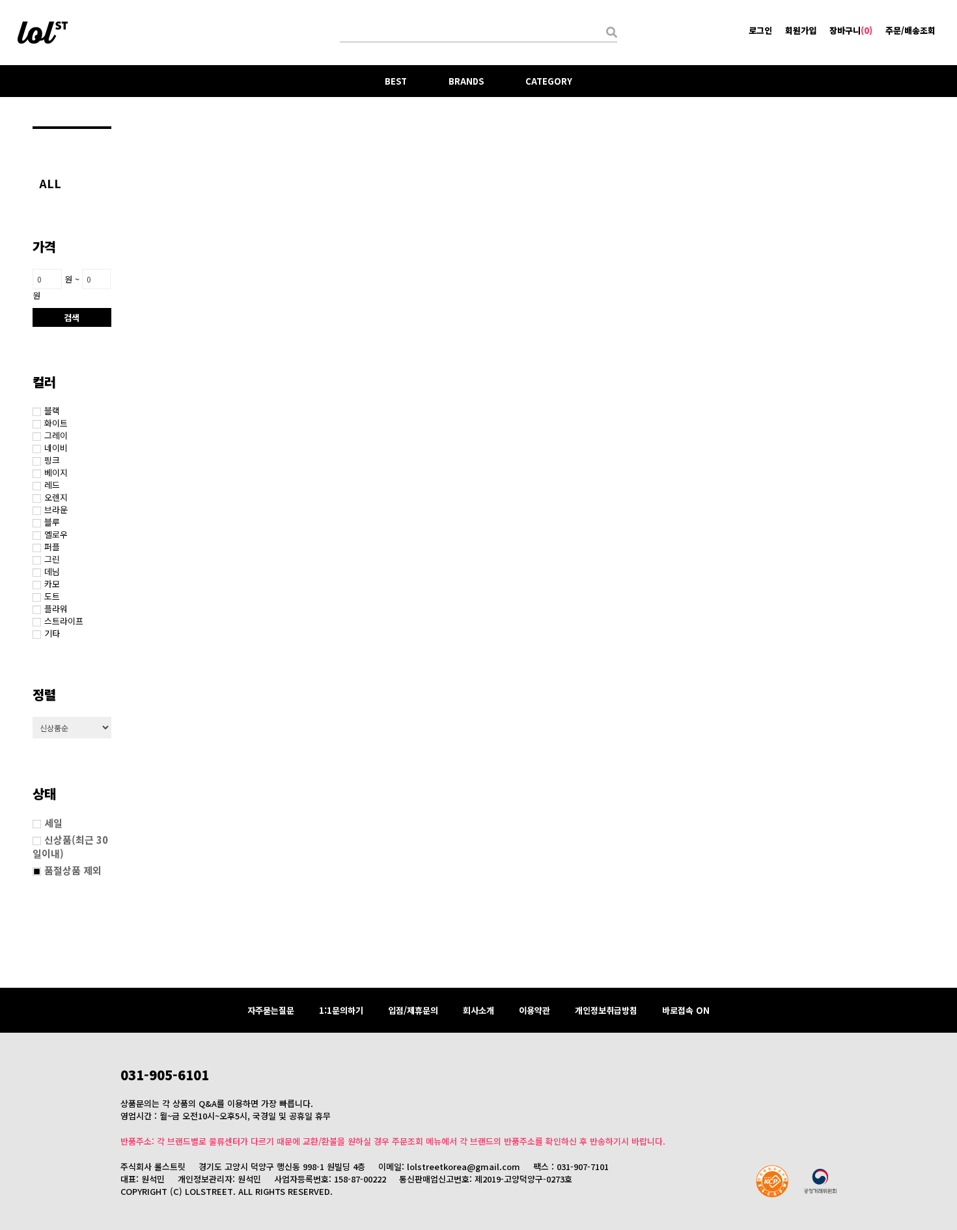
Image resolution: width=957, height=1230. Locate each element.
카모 (52, 584)
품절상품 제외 (73, 870)
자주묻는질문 (270, 1010)
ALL (50, 183)
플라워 (56, 608)
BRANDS (466, 81)
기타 (52, 633)
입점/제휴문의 (413, 1010)
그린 (52, 559)
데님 (52, 571)
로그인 (760, 30)
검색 (71, 317)
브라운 (56, 509)
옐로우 (56, 534)
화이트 (56, 423)
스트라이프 (63, 621)
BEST (396, 81)
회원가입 (800, 30)
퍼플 (52, 546)
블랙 (52, 410)
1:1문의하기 (341, 1010)
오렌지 (56, 497)
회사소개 (478, 1010)
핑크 (52, 460)
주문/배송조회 (910, 30)
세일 (53, 823)
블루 (52, 522)
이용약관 (534, 1010)
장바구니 (850, 30)
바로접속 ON (686, 1010)
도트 (52, 596)
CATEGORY (548, 81)
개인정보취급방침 (606, 1010)
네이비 (56, 447)
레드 (52, 485)
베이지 (56, 472)
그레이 (56, 435)
